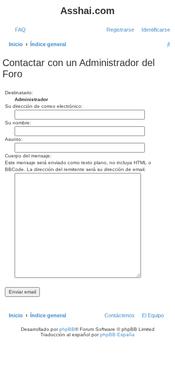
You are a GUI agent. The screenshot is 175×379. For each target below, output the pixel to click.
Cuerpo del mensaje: (28, 155)
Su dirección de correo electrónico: (44, 106)
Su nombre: (18, 122)
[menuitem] (18, 29)
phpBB (67, 329)
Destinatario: (19, 92)
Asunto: (13, 139)
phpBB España (117, 334)
